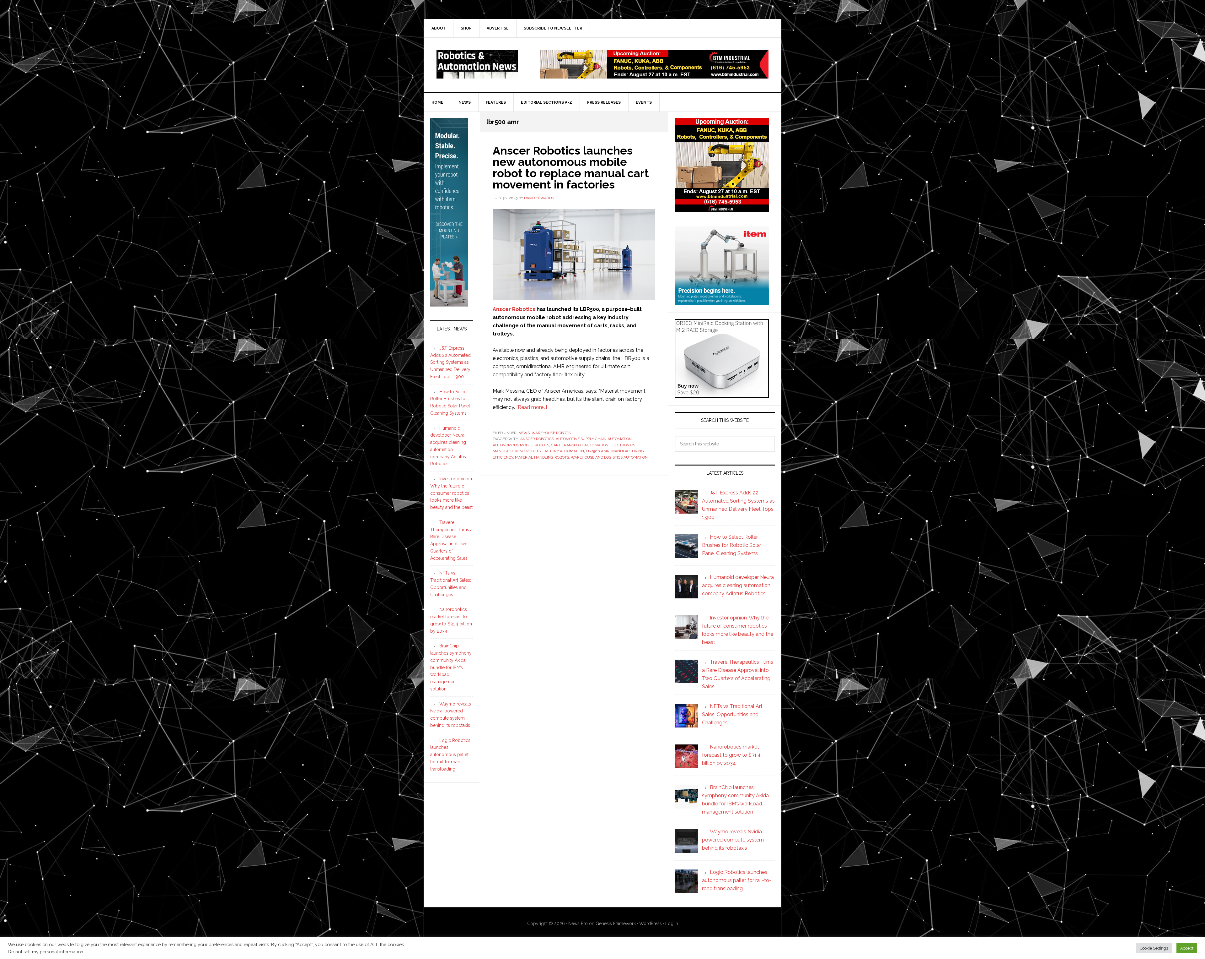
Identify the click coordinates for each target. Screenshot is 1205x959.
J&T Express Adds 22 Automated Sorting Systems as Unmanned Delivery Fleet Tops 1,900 (450, 362)
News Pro (578, 923)
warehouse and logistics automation (609, 457)
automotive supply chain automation (594, 439)
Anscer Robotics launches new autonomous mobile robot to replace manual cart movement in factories (571, 167)
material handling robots (542, 457)
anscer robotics (537, 439)
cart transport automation (579, 445)
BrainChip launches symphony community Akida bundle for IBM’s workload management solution (451, 667)
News (524, 433)
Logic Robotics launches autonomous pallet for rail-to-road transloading (450, 754)
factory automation (563, 451)
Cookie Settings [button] (1154, 948)
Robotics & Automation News (477, 64)
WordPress (650, 923)
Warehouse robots (551, 433)
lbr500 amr (597, 451)
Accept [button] (1186, 948)
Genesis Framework (616, 923)
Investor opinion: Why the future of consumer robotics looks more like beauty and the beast (451, 493)
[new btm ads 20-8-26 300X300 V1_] (722, 209)
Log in (671, 923)
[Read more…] (531, 407)
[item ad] (722, 302)
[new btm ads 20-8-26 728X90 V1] (654, 76)
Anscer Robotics (514, 309)
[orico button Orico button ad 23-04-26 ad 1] (722, 395)
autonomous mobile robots (521, 445)
